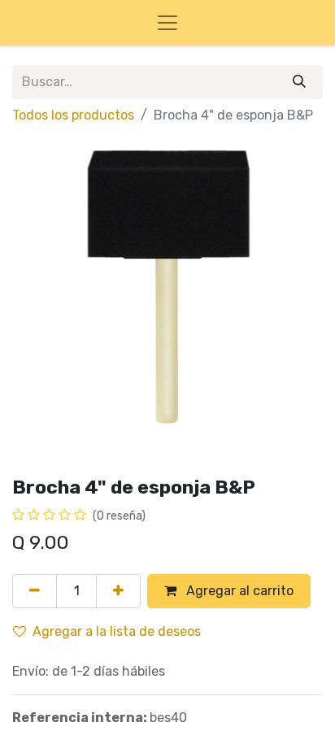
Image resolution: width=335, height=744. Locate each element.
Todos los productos (73, 115)
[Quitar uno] (34, 591)
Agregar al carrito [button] (238, 590)
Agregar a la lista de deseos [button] (117, 631)
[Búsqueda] (299, 82)
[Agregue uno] (118, 591)
